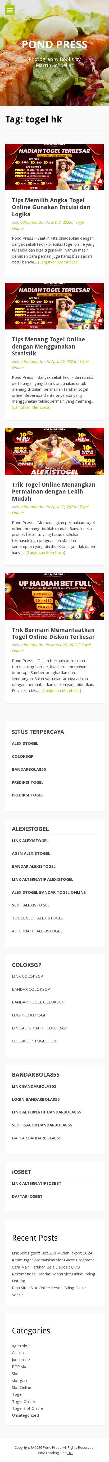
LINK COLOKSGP (27, 976)
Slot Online (21, 1387)
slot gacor (21, 1380)
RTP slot (20, 1366)
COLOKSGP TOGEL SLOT (35, 1040)
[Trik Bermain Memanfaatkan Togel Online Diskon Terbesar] (54, 596)
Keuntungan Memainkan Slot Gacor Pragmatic (53, 1259)
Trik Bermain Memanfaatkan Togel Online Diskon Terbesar (53, 633)
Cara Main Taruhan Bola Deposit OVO (46, 1267)
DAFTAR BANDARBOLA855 (36, 1137)
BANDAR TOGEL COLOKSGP (38, 1002)
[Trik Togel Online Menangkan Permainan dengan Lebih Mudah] (54, 451)
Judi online (21, 1359)
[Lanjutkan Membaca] (57, 262)
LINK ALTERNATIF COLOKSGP (40, 1028)
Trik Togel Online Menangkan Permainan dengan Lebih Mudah (54, 491)
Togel (17, 1394)
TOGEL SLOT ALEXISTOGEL (37, 918)
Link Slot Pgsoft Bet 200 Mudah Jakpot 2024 (52, 1253)
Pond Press (54, 44)
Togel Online (23, 1401)
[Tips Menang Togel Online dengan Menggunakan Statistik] (54, 306)
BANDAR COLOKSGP (31, 989)
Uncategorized (25, 1415)
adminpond (30, 222)
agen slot (20, 1345)
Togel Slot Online (27, 1408)
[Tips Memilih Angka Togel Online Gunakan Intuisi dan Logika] (54, 167)
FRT (70, 1452)
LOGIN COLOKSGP (29, 1015)
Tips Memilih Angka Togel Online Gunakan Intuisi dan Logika (51, 207)
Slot (15, 1373)
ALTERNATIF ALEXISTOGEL (37, 930)
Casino (18, 1352)
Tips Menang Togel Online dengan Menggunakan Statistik (48, 346)
